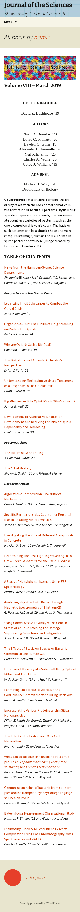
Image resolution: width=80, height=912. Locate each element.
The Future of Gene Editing (24, 453)
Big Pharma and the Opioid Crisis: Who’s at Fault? (40, 401)
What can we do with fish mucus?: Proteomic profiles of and (36, 761)
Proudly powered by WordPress (40, 903)
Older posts (28, 877)
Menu (8, 22)
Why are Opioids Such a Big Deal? (28, 344)
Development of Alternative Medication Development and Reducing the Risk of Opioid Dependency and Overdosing (37, 421)
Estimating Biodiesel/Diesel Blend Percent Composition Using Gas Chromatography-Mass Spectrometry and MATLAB (38, 834)
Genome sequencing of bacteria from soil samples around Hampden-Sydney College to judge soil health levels (38, 792)
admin (42, 37)
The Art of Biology (17, 468)
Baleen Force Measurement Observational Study (39, 813)
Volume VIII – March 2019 (32, 85)
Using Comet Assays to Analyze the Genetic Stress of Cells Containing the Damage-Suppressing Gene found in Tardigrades (35, 628)
